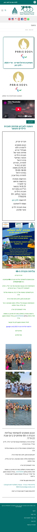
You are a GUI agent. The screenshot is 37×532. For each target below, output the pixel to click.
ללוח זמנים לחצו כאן (10, 2)
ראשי (34, 511)
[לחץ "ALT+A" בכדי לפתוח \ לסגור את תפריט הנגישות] (35, 2)
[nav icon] (2, 10)
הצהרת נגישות (31, 525)
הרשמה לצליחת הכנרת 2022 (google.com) (18, 326)
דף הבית (31, 29)
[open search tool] (5, 10)
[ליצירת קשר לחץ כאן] (25, 18)
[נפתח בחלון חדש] (28, 18)
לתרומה (33, 521)
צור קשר (33, 514)
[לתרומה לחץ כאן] (16, 18)
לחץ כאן (15, 200)
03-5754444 (19, 316)
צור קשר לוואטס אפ (30, 518)
